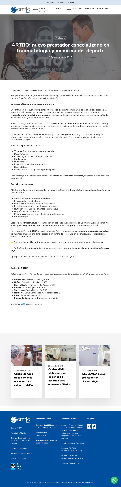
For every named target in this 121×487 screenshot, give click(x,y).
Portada (14, 90)
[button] (114, 480)
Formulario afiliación (18, 433)
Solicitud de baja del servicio (21, 453)
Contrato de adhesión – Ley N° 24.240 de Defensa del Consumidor (21, 440)
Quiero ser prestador (18, 458)
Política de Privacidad (19, 448)
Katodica (79, 482)
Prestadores (60, 38)
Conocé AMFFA (16, 428)
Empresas (60, 2)
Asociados (51, 2)
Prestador (70, 2)
